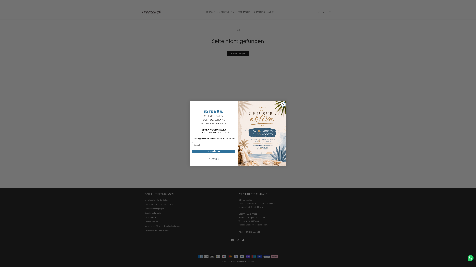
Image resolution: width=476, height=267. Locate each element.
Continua (214, 151)
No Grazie (214, 158)
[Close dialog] (283, 104)
